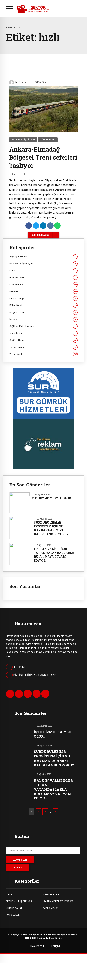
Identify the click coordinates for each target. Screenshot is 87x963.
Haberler (43, 291)
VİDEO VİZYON (51, 908)
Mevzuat (42, 319)
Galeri (42, 270)
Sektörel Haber (42, 340)
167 (55, 811)
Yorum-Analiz (43, 354)
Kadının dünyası (42, 298)
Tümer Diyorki (42, 347)
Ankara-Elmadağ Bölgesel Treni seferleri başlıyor (43, 157)
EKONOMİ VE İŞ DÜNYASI (19, 901)
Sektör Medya (21, 82)
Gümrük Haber (42, 277)
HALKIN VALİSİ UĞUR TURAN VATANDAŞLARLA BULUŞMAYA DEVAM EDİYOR (54, 554)
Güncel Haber (47, 139)
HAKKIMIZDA (37, 946)
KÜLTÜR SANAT (14, 908)
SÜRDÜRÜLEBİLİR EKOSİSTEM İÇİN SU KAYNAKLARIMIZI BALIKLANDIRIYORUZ (51, 528)
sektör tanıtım (42, 333)
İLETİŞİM (55, 946)
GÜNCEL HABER (52, 894)
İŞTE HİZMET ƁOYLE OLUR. (52, 498)
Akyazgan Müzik (42, 256)
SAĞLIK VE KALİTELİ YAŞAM (58, 901)
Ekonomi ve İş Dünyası (23, 139)
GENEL (9, 894)
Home (9, 27)
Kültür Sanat (43, 305)
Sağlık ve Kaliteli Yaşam (42, 326)
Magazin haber (42, 312)
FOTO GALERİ (13, 914)
